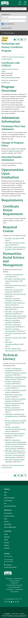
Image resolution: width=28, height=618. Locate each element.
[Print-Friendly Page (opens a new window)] (21, 39)
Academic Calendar (9, 516)
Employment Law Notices (14, 580)
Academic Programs (9, 497)
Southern (6, 545)
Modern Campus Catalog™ (16, 616)
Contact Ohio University (10, 567)
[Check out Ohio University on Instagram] (7, 602)
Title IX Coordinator (15, 591)
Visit (5, 503)
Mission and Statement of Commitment (14, 585)
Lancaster (6, 542)
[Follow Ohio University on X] (14, 602)
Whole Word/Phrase (9, 24)
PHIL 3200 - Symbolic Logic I (13, 338)
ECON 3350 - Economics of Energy (15, 294)
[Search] (26, 20)
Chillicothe (7, 537)
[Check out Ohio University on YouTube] (11, 602)
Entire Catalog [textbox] (5, 17)
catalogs (7, 614)
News (5, 518)
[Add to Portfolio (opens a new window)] (14, 39)
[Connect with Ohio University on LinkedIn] (9, 602)
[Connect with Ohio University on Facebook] (5, 602)
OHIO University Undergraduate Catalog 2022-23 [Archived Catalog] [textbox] (13, 8)
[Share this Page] (18, 39)
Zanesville (6, 548)
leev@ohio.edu (5, 82)
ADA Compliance (9, 578)
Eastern (6, 539)
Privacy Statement (10, 589)
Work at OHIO (7, 524)
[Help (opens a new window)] (25, 39)
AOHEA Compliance (18, 578)
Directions (9, 565)
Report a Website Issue (10, 527)
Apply (5, 492)
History (3, 71)
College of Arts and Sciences (9, 69)
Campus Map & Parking (10, 506)
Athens (6, 534)
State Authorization (19, 589)
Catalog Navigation (8, 33)
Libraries (6, 521)
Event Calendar (8, 513)
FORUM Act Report (14, 582)
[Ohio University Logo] (5, 5)
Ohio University (11, 599)
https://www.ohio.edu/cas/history (10, 77)
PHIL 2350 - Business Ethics (13, 333)
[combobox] (14, 8)
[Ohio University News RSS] (18, 602)
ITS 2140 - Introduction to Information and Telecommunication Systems (15, 429)
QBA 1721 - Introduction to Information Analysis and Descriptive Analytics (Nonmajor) (15, 442)
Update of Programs (14, 151)
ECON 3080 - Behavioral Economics (15, 285)
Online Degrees (8, 500)
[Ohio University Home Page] (8, 573)
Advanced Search (6, 28)
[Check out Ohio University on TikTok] (16, 602)
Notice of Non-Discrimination (14, 587)
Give (5, 495)
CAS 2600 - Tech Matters (12, 238)
